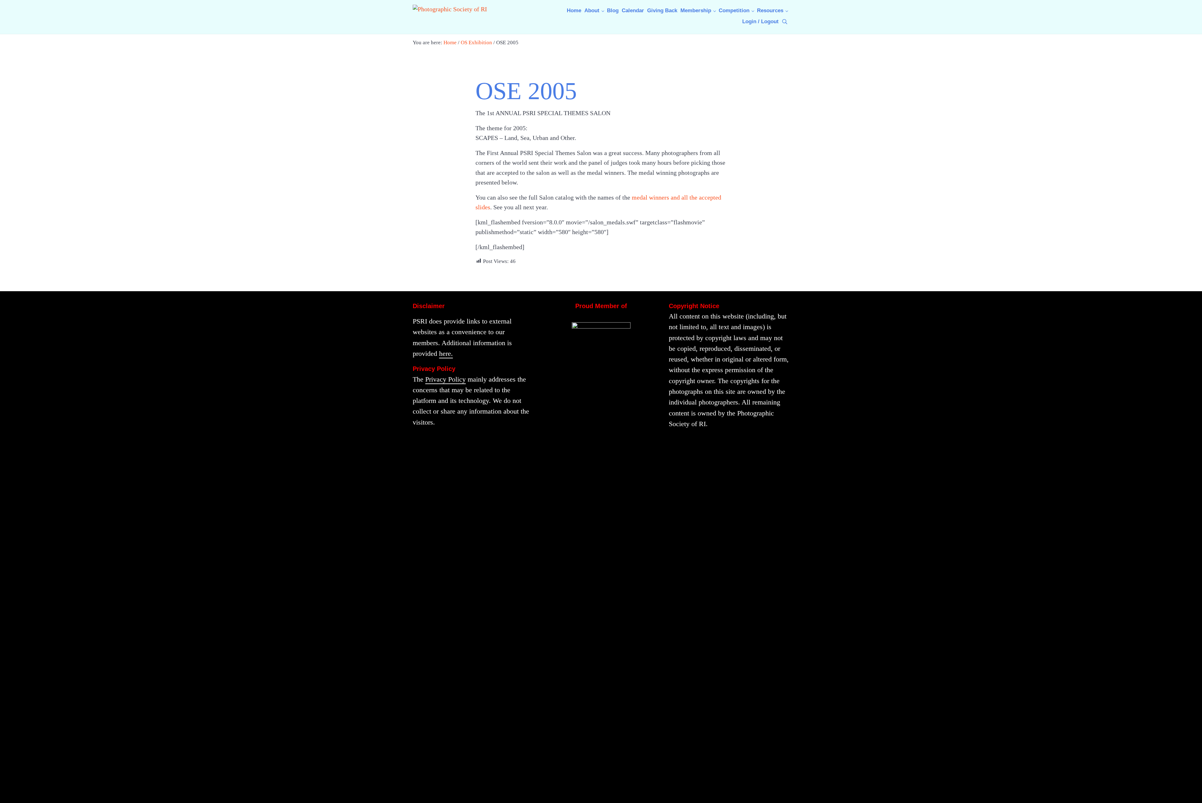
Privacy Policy (445, 379)
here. (446, 353)
